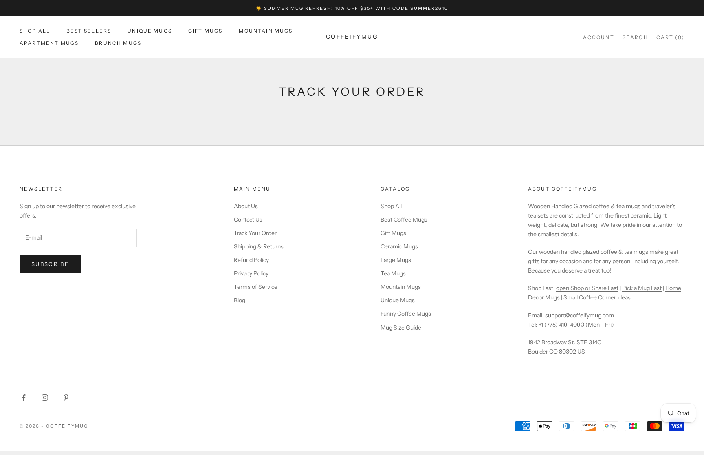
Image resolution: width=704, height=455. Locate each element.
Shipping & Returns (259, 246)
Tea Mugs (393, 273)
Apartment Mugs (49, 43)
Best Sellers (88, 31)
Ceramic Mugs (399, 246)
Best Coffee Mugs (404, 219)
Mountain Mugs (266, 31)
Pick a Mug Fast (642, 288)
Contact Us (248, 219)
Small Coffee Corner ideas (597, 297)
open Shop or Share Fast (587, 288)
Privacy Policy (251, 273)
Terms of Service (255, 286)
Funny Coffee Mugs (406, 313)
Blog (239, 300)
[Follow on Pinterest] (66, 397)
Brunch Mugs (118, 43)
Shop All (35, 31)
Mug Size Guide (401, 327)
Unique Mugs (150, 31)
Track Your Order (255, 233)
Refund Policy (251, 260)
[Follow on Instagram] (45, 397)
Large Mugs (396, 260)
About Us (246, 206)
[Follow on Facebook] (24, 397)
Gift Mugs (205, 31)
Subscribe (50, 264)
